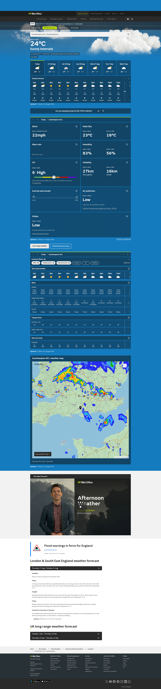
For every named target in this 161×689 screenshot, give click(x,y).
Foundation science (72, 667)
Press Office (106, 663)
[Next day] (37, 119)
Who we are (106, 658)
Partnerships (106, 667)
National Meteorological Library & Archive (36, 663)
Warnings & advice (56, 19)
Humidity (77, 263)
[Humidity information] (127, 144)
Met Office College (35, 659)
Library (69, 669)
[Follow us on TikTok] (117, 681)
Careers (122, 13)
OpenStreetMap (124, 457)
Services (107, 13)
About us (114, 13)
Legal (124, 663)
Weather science (71, 661)
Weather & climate (83, 13)
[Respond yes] (98, 111)
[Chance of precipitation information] (76, 144)
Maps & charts (72, 19)
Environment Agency (50, 550)
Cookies (125, 661)
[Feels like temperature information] (127, 126)
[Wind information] (129, 283)
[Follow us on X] (106, 681)
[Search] (127, 33)
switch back (79, 24)
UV (86, 263)
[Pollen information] (127, 216)
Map (63, 28)
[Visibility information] (127, 162)
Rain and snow (61, 263)
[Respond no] (103, 111)
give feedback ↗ (68, 24)
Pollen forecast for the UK (40, 234)
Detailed (49, 28)
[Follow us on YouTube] (110, 681)
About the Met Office (109, 656)
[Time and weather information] (129, 269)
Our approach (70, 658)
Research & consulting (91, 667)
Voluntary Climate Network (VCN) (35, 674)
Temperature (46, 263)
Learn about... (111, 19)
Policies (125, 656)
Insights (87, 669)
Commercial (106, 661)
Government (88, 658)
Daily (36, 28)
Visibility (94, 263)
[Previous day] (33, 119)
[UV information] (76, 162)
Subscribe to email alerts (110, 671)
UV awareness (36, 183)
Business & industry (90, 663)
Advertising (88, 671)
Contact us (106, 669)
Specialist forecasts (96, 19)
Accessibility (126, 658)
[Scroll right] (128, 78)
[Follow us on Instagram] (121, 681)
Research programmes (96, 13)
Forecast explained (123, 239)
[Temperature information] (129, 318)
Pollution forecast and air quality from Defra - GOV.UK (100, 208)
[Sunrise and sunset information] (76, 191)
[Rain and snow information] (129, 338)
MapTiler (118, 457)
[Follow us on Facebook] (114, 681)
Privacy (125, 665)
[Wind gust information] (76, 126)
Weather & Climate (55, 656)
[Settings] (128, 19)
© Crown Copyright (126, 686)
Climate (83, 19)
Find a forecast (41, 19)
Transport (87, 661)
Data (86, 665)
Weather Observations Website (36, 669)
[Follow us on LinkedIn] (125, 681)
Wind (34, 263)
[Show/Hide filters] (128, 259)
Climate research (71, 663)
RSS (124, 667)
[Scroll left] (124, 78)
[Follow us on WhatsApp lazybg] (129, 681)
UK (75, 28)
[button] (80, 408)
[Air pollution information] (127, 191)
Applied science (71, 665)
